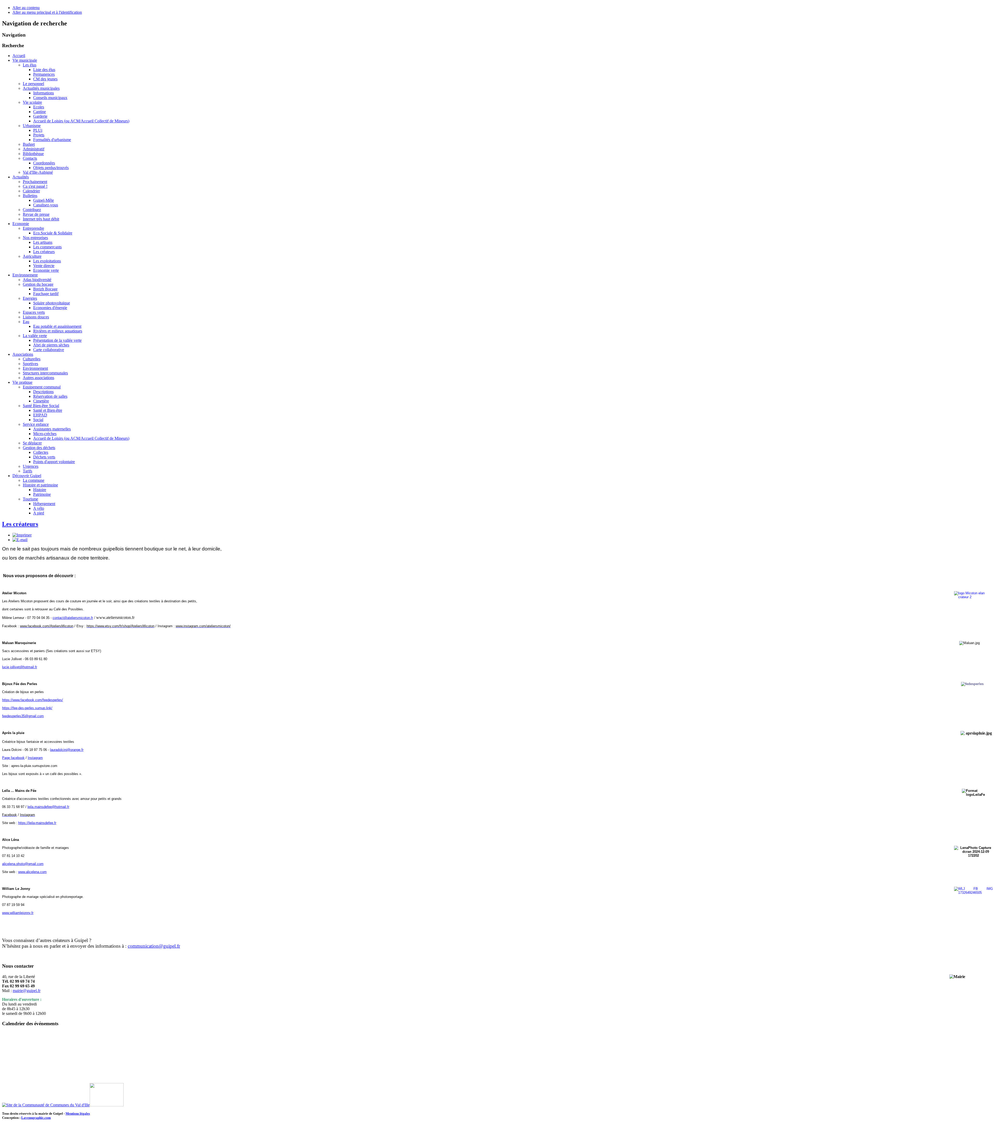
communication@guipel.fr (154, 946)
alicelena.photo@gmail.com (23, 864)
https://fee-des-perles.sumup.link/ (27, 708)
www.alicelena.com (32, 872)
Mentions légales (78, 1113)
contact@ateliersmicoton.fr (73, 618)
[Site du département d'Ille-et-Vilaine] (107, 1105)
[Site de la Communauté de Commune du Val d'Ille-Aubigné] (46, 1105)
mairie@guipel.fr (26, 990)
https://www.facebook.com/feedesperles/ (32, 700)
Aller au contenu (26, 7)
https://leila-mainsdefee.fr (37, 823)
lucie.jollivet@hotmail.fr (19, 667)
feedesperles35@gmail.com (23, 716)
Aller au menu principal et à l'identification (47, 12)
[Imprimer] (22, 535)
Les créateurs (20, 524)
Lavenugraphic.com (36, 1118)
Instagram (35, 758)
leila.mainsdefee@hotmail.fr (48, 807)
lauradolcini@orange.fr (66, 750)
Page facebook (13, 758)
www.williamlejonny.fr (17, 913)
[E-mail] (19, 539)
